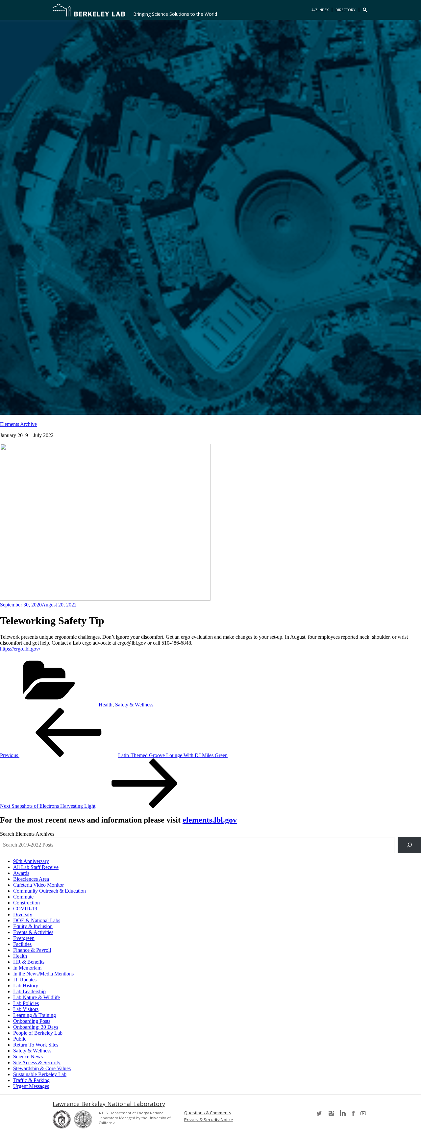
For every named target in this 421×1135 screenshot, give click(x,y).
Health (105, 704)
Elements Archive (18, 424)
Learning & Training (34, 1015)
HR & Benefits (28, 962)
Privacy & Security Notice (208, 1119)
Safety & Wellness (134, 704)
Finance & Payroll (32, 950)
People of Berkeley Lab (37, 1033)
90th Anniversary (31, 861)
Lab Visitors (25, 1009)
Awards (21, 873)
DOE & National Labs (36, 920)
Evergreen (24, 938)
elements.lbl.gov (210, 820)
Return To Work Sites (35, 1045)
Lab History (25, 985)
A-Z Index (320, 9)
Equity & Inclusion (33, 926)
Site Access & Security (37, 1062)
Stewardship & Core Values (42, 1068)
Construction (26, 902)
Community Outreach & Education (49, 891)
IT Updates (25, 979)
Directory (345, 9)
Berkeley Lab (89, 10)
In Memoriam (27, 968)
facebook (353, 1115)
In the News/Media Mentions (43, 973)
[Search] (409, 845)
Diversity (22, 914)
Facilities (22, 944)
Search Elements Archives (27, 834)
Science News (28, 1056)
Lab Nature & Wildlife (36, 997)
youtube (364, 1115)
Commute (23, 897)
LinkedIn (342, 1115)
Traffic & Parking (31, 1080)
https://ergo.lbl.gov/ (20, 649)
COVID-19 (25, 908)
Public (19, 1039)
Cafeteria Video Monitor (38, 885)
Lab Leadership (29, 991)
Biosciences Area (31, 879)
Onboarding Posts (31, 1021)
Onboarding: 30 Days (35, 1027)
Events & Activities (33, 932)
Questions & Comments (207, 1112)
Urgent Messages (31, 1086)
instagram (331, 1115)
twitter (320, 1115)
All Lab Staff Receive (36, 867)
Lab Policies (26, 1003)
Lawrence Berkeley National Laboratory (109, 1104)
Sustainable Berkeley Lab (39, 1074)
